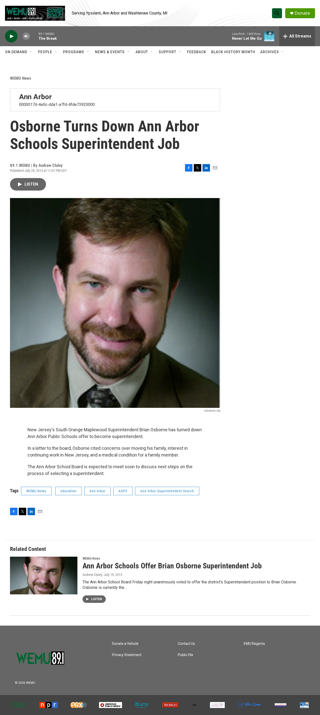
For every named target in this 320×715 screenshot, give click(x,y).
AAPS (122, 491)
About (142, 52)
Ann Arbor (35, 97)
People (45, 52)
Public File (185, 655)
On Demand (16, 52)
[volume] (26, 36)
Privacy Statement (127, 655)
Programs (73, 52)
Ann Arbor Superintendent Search (167, 491)
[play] (11, 36)
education (68, 491)
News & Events (110, 52)
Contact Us (186, 644)
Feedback (196, 52)
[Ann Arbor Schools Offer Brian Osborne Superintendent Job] (44, 575)
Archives (269, 52)
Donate (302, 13)
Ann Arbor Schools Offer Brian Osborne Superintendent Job (172, 565)
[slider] (34, 36)
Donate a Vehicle (125, 644)
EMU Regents (254, 644)
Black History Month (233, 52)
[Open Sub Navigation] (31, 52)
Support (167, 52)
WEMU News (20, 78)
